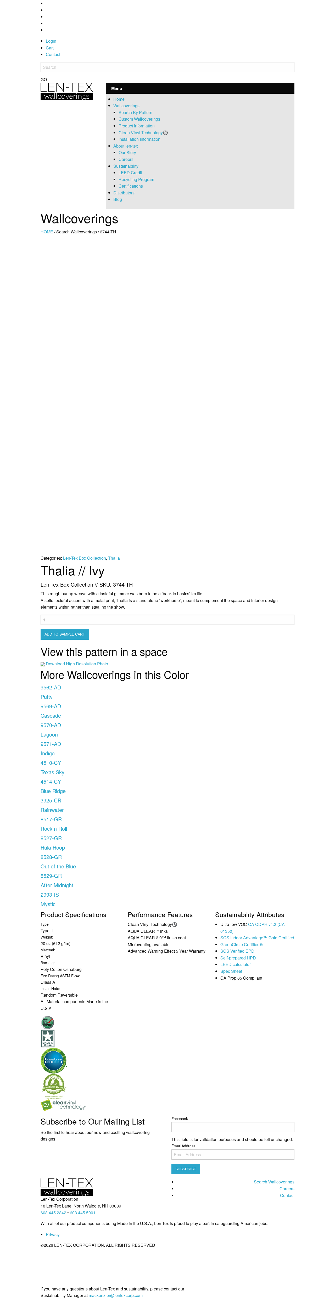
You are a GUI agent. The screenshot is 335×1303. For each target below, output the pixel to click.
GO (44, 80)
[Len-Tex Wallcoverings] (67, 91)
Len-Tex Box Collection (84, 558)
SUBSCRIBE (185, 1169)
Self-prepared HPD (238, 958)
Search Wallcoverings (274, 1182)
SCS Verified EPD (237, 951)
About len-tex (125, 146)
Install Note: (50, 988)
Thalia (114, 558)
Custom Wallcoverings (139, 119)
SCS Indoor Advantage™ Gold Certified (257, 938)
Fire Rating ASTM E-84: (60, 975)
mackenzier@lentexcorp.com (116, 1295)
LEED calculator (235, 964)
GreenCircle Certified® (241, 944)
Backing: (48, 962)
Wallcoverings (126, 106)
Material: (48, 949)
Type (45, 924)
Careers (126, 159)
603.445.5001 (83, 1213)
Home (119, 99)
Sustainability (125, 166)
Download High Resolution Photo (77, 664)
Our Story (127, 152)
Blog (117, 199)
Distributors (124, 193)
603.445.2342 (53, 1213)
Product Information (137, 126)
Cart (50, 48)
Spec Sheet (231, 971)
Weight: (47, 937)
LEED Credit (130, 173)
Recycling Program (136, 179)
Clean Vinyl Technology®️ (143, 133)
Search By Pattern (135, 112)
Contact (53, 54)
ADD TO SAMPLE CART (64, 634)
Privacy (53, 1234)
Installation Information (139, 139)
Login (51, 41)
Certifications (131, 186)
